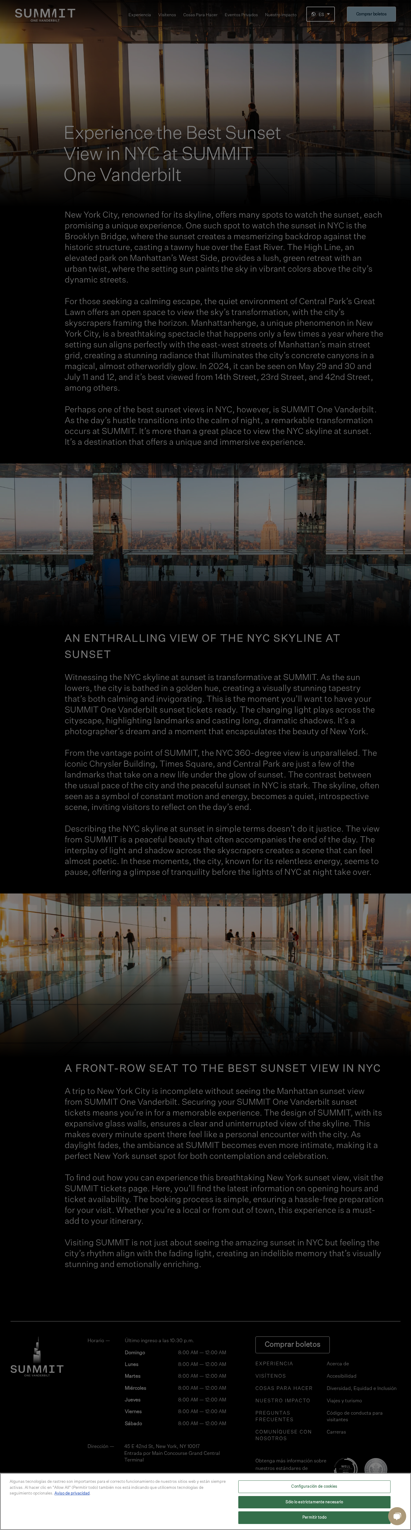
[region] (205, 1501)
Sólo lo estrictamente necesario (314, 1502)
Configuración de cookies (314, 1487)
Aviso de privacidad (72, 1493)
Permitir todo (314, 1517)
